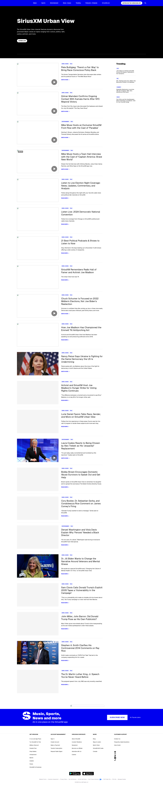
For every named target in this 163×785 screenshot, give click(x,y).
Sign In (52, 739)
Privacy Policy (63, 779)
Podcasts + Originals (91, 3)
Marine (31, 757)
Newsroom (75, 745)
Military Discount (34, 745)
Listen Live (22, 40)
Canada (95, 751)
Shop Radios (33, 751)
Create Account (55, 742)
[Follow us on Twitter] (115, 756)
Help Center (117, 745)
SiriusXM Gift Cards (98, 748)
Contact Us (117, 739)
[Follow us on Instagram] (115, 754)
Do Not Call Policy (82, 779)
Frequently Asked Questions (121, 742)
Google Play (75, 773)
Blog (94, 739)
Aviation (32, 761)
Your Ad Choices (73, 779)
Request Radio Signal (56, 751)
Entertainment (54, 3)
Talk (71, 63)
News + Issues (67, 3)
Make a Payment (55, 745)
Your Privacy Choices (93, 779)
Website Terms (43, 779)
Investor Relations (77, 742)
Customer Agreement (53, 779)
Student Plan (33, 748)
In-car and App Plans (35, 739)
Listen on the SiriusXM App (131, 3)
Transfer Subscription (56, 748)
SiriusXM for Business (35, 767)
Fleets (31, 764)
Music (35, 3)
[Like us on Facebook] (115, 752)
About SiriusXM (76, 739)
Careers (74, 754)
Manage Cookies (122, 779)
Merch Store (96, 745)
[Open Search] (145, 3)
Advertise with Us (76, 751)
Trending (78, 3)
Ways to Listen (97, 742)
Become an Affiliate (77, 748)
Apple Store (88, 773)
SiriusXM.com (106, 3)
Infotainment (33, 754)
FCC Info (114, 779)
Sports (43, 3)
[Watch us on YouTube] (115, 758)
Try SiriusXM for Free (35, 742)
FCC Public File (107, 779)
